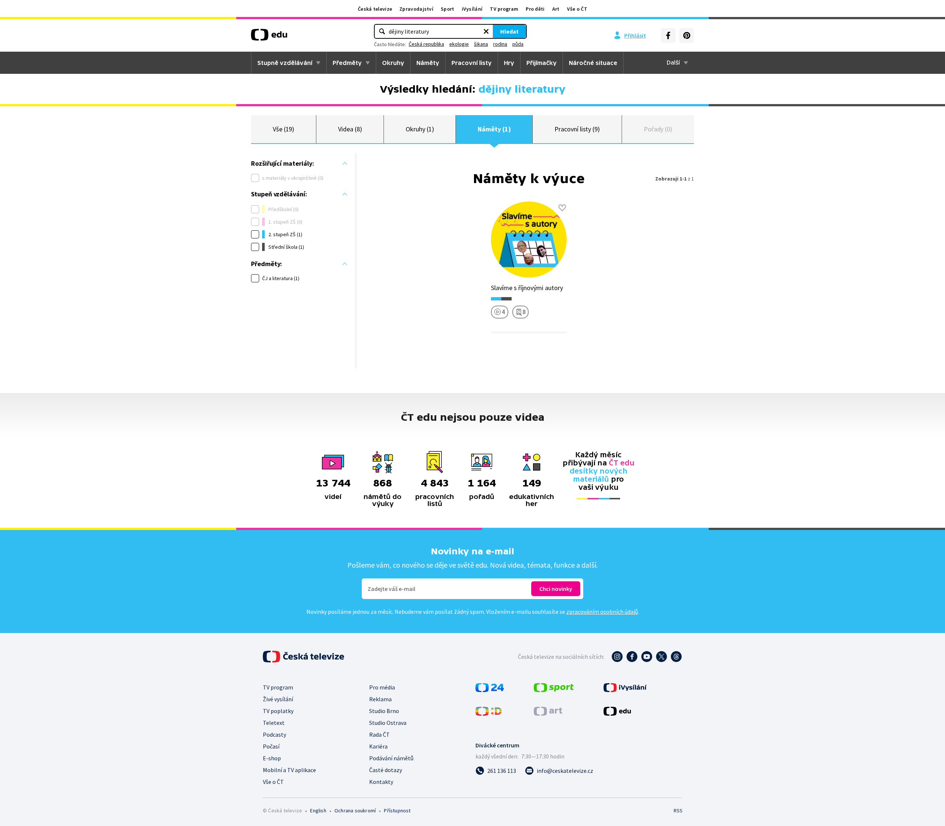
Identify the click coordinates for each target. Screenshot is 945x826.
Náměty (427, 62)
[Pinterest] (686, 35)
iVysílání (472, 9)
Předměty (347, 62)
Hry (509, 62)
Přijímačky (541, 62)
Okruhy (393, 62)
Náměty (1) (494, 129)
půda (517, 44)
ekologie (459, 44)
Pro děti (535, 9)
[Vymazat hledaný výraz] (486, 31)
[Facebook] (668, 35)
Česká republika (426, 44)
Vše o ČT (577, 9)
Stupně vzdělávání (284, 62)
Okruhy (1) (420, 129)
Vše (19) (283, 129)
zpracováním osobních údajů (602, 611)
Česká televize (375, 9)
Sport (447, 9)
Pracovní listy (471, 62)
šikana (481, 44)
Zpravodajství (416, 9)
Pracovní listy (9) (577, 129)
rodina (500, 44)
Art (556, 9)
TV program (504, 9)
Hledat (509, 31)
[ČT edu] (269, 37)
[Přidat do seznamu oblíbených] (562, 207)
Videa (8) (350, 129)
